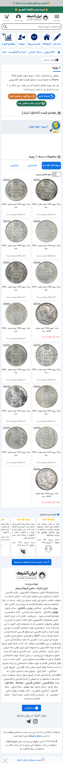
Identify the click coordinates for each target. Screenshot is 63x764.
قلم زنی (20, 667)
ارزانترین (15, 165)
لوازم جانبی (11, 691)
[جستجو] (5, 26)
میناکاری (52, 671)
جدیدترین (32, 165)
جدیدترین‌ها (34, 44)
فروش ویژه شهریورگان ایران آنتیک (31, 3)
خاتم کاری (42, 671)
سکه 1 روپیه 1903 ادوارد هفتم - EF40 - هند (46, 206)
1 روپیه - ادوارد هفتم (38, 127)
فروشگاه (47, 44)
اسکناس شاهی (42, 691)
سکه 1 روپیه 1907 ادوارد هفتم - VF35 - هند (46, 454)
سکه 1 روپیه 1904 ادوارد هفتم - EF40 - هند (16, 206)
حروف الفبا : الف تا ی (51, 165)
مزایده (22, 44)
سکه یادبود (53, 687)
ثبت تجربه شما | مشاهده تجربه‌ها (30, 562)
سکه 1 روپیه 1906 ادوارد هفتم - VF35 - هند (16, 330)
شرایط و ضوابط (35, 736)
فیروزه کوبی (9, 667)
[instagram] (35, 721)
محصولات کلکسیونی (42, 620)
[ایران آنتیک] (59, 52)
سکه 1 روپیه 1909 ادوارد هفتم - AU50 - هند (46, 495)
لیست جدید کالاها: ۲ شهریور (31, 9)
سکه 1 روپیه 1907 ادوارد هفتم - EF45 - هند (16, 412)
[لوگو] (37, 17)
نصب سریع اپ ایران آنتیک (29, 760)
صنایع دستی (17, 636)
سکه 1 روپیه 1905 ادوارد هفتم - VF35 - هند (16, 288)
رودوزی (31, 671)
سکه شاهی (16, 687)
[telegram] (28, 721)
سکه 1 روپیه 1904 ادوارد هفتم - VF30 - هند (46, 247)
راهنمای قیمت (8, 44)
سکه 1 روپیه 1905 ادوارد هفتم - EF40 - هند (16, 247)
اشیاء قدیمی (40, 632)
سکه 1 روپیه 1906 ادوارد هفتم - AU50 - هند (46, 330)
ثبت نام (57, 44)
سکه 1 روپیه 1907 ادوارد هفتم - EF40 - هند (46, 412)
